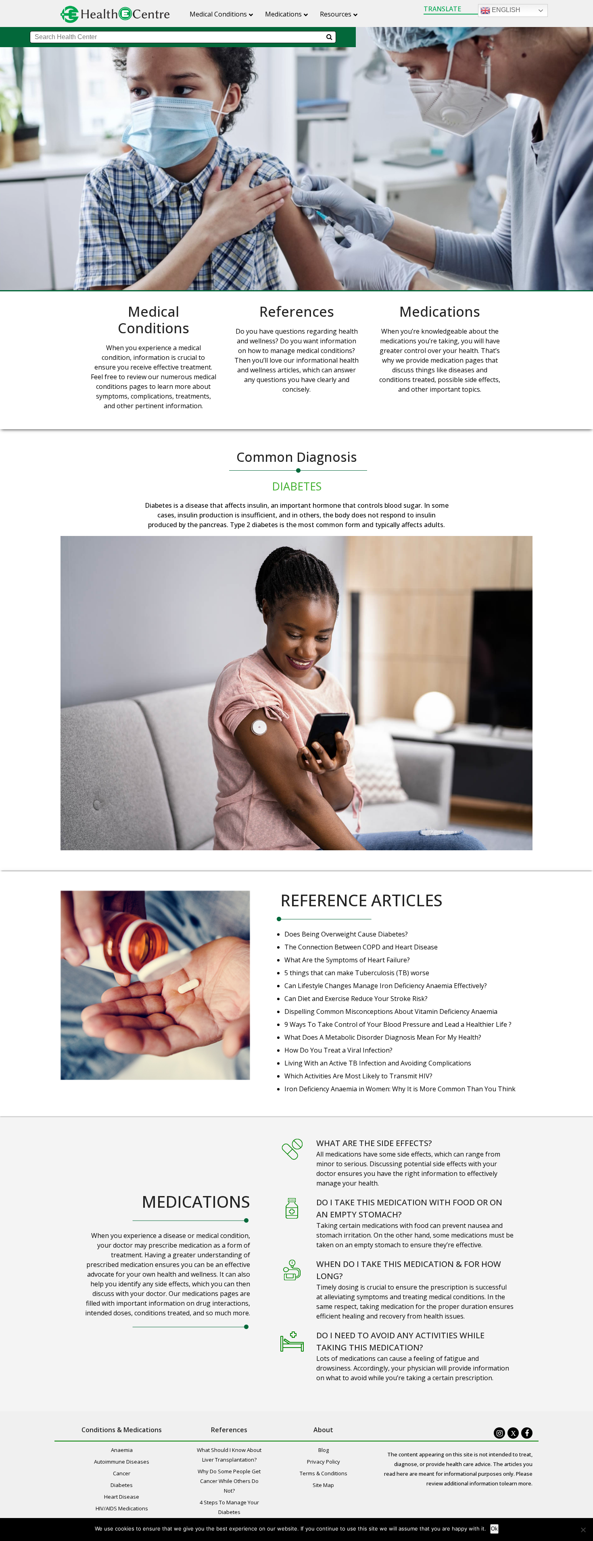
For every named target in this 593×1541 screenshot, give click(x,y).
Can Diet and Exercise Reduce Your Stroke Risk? (356, 998)
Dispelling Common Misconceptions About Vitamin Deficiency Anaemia (390, 1011)
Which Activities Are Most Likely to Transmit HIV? (358, 1076)
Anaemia (122, 1450)
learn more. (518, 1483)
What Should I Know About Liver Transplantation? (229, 1454)
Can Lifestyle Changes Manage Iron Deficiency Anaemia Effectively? (385, 985)
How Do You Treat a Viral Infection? (338, 1050)
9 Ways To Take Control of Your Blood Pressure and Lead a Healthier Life (396, 1024)
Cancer (121, 1473)
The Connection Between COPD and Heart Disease (361, 947)
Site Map (323, 1485)
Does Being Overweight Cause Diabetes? (346, 934)
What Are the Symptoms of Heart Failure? (347, 959)
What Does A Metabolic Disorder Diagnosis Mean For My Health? (382, 1037)
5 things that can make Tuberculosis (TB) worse (356, 972)
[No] (583, 1530)
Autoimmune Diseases (121, 1461)
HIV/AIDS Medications (122, 1508)
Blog (323, 1450)
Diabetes (297, 486)
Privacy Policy (323, 1461)
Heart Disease (121, 1496)
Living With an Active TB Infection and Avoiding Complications (377, 1063)
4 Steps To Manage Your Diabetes (229, 1507)
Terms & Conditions (323, 1473)
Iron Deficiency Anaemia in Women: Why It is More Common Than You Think (400, 1088)
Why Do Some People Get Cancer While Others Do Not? (229, 1481)
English (505, 9)
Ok (494, 1529)
